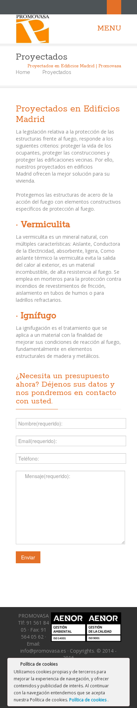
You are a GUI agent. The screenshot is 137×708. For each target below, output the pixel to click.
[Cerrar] (123, 665)
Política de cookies (88, 700)
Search (114, 7)
